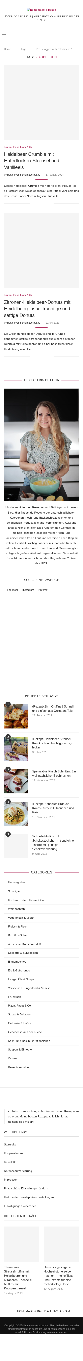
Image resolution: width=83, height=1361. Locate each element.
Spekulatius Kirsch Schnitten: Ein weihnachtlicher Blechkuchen (54, 773)
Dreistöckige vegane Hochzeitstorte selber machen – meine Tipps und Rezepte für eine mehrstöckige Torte (59, 1275)
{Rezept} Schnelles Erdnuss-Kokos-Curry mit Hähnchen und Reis (53, 808)
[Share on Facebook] (38, 203)
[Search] (79, 36)
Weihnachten (16, 908)
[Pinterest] (47, 1319)
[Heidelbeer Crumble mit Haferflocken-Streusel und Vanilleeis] (41, 102)
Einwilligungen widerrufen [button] (20, 1206)
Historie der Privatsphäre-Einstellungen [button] (29, 1197)
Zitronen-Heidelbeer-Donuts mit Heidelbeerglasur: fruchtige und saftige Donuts (37, 308)
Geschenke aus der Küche (25, 1032)
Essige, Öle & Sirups (21, 979)
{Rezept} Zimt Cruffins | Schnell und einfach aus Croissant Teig (53, 708)
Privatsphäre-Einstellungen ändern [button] (26, 1188)
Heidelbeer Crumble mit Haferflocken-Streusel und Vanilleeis (31, 160)
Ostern (12, 1058)
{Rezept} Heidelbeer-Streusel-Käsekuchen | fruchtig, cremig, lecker (52, 743)
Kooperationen (13, 1153)
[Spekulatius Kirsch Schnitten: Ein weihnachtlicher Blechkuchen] (16, 781)
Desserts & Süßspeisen (23, 952)
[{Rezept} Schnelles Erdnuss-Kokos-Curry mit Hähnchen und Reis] (16, 814)
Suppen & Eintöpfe (20, 1049)
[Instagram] (41, 1319)
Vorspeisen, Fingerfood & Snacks (29, 988)
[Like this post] (33, 203)
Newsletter (11, 1162)
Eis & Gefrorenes (19, 970)
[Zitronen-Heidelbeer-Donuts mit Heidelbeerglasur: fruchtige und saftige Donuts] (41, 250)
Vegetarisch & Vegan (21, 917)
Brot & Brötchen (18, 935)
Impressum (11, 1179)
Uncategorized (17, 882)
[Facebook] (36, 1319)
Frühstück (14, 996)
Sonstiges (14, 891)
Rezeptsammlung (19, 1067)
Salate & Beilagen (19, 1014)
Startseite (10, 1144)
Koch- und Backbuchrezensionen (29, 1040)
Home (7, 49)
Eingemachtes (17, 961)
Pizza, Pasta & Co (19, 1005)
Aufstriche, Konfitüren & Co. (25, 944)
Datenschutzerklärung (56, 679)
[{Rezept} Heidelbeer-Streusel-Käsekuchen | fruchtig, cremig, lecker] (16, 749)
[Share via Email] (50, 203)
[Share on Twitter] (42, 203)
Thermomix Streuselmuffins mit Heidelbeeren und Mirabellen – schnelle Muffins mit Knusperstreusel (18, 1277)
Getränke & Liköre (19, 1023)
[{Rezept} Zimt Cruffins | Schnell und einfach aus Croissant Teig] (16, 716)
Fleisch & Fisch (17, 926)
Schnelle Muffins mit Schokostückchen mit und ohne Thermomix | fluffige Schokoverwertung (53, 843)
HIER (44, 563)
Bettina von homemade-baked (23, 174)
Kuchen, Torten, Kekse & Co (26, 900)
